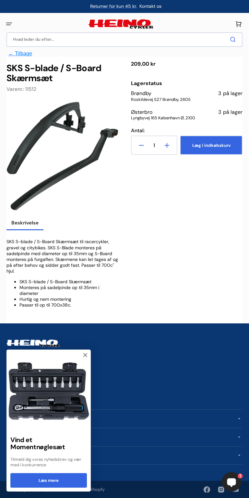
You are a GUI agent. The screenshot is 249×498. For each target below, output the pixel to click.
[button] (9, 24)
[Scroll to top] (8, 489)
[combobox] (124, 39)
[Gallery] (62, 156)
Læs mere (49, 480)
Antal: (138, 130)
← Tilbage (20, 53)
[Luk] (85, 355)
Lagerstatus (146, 83)
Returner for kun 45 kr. (113, 6)
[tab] (24, 223)
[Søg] (234, 39)
